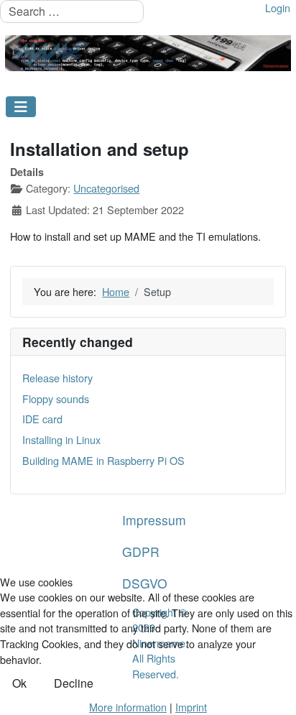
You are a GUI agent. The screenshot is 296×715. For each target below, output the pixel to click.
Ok (19, 683)
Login (277, 7)
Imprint (191, 706)
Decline (73, 683)
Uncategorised (106, 187)
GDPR (140, 552)
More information (128, 706)
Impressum (154, 520)
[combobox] (72, 11)
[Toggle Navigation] (21, 107)
